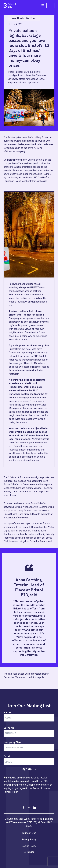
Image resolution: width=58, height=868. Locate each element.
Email (7, 756)
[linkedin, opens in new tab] (34, 808)
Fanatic (30, 852)
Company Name (13, 742)
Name (7, 712)
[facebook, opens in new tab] (23, 808)
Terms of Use (40, 788)
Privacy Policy (11, 791)
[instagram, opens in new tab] (29, 808)
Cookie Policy (29, 846)
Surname (9, 727)
